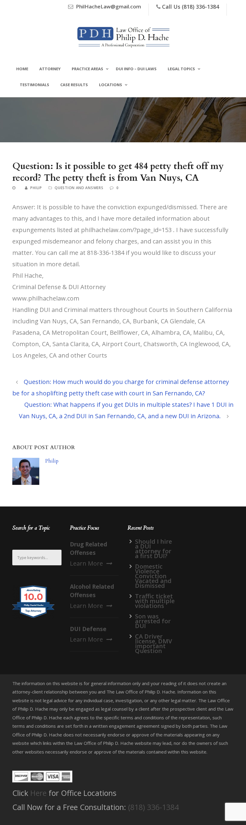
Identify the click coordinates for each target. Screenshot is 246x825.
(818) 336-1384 (153, 807)
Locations (110, 84)
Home (22, 68)
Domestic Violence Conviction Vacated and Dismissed (153, 576)
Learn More (86, 563)
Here (38, 793)
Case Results (74, 84)
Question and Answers (79, 187)
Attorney (50, 68)
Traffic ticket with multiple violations (155, 601)
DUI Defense (88, 629)
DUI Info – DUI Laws (136, 68)
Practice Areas (87, 68)
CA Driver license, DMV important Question (153, 643)
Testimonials (34, 84)
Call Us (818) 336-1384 (190, 6)
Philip (36, 187)
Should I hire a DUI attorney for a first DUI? (153, 548)
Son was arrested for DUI (153, 621)
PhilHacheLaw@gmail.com (108, 6)
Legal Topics (181, 68)
